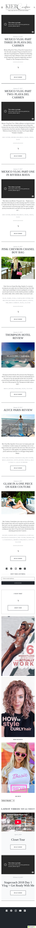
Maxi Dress (12, 300)
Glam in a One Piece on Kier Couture (18, 485)
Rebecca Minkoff (14, 302)
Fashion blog (22, 535)
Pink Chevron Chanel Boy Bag (18, 251)
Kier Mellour (15, 137)
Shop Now (18, 608)
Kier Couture (6, 137)
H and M (19, 298)
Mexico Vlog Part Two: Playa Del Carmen (18, 94)
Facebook (7, 568)
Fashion (11, 457)
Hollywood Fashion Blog (9, 537)
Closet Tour (18, 839)
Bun (7, 457)
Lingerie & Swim (18, 539)
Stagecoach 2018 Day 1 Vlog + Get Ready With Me (18, 884)
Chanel (9, 298)
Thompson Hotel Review (18, 336)
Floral (14, 298)
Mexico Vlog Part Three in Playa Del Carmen (18, 42)
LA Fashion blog (7, 539)
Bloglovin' (25, 568)
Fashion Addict (12, 535)
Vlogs (18, 139)
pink (7, 302)
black (4, 298)
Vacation (27, 302)
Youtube (20, 568)
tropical (27, 460)
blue (3, 457)
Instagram (16, 568)
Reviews (11, 388)
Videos (31, 137)
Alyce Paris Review (18, 410)
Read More (18, 77)
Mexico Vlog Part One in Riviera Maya (18, 173)
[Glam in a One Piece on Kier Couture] (18, 504)
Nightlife (10, 460)
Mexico (21, 137)
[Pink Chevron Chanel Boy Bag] (18, 269)
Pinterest (11, 568)
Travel (26, 137)
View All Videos (27, 809)
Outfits (30, 300)
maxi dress (19, 300)
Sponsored (17, 388)
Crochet (4, 535)
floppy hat (30, 535)
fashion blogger (19, 457)
